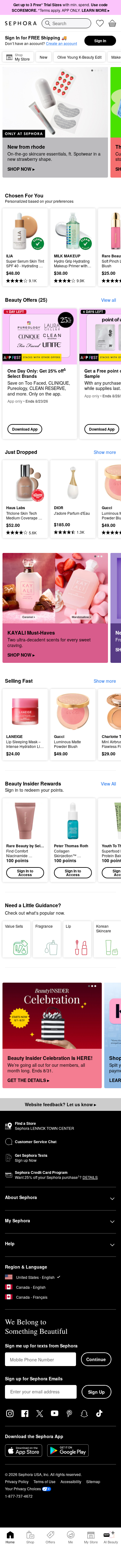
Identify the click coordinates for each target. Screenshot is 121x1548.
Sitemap (93, 1481)
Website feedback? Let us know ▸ (60, 1104)
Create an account (61, 43)
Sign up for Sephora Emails (34, 1379)
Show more (105, 452)
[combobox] (66, 23)
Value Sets (14, 926)
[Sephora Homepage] (21, 23)
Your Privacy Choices (23, 1488)
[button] (25, 840)
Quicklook (15, 231)
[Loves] (100, 23)
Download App (25, 429)
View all (108, 300)
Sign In (100, 40)
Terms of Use (45, 1481)
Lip (68, 926)
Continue (96, 1359)
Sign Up (96, 1392)
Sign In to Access (25, 872)
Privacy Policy (17, 1481)
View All (108, 784)
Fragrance (44, 926)
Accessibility (70, 1481)
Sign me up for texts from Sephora (41, 1346)
